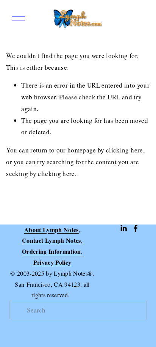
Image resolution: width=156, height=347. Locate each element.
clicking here (124, 150)
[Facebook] (135, 228)
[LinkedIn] (123, 228)
